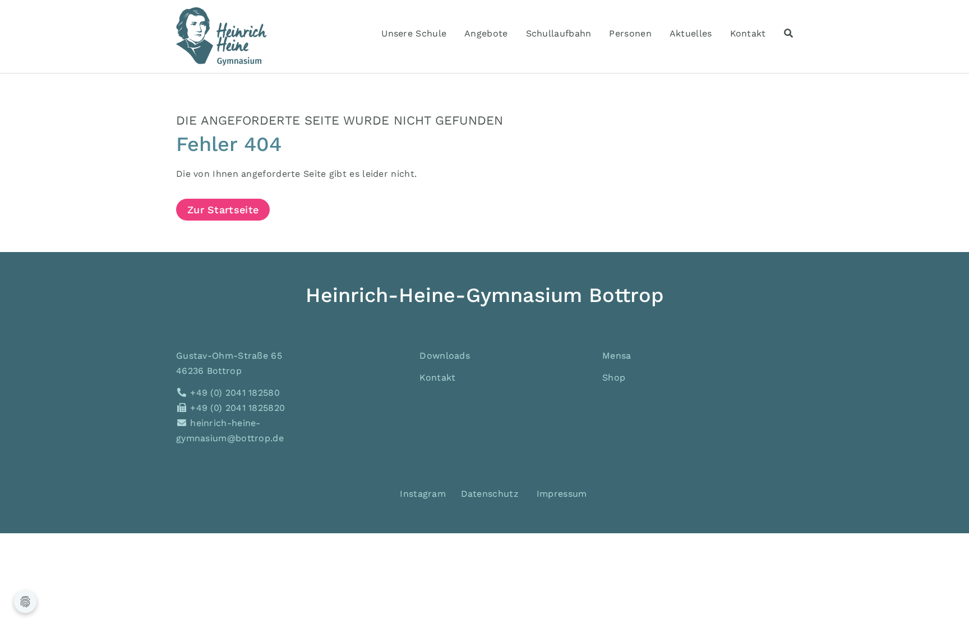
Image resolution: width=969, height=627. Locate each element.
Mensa (616, 355)
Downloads (444, 355)
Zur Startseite (223, 210)
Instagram (421, 493)
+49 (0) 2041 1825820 (236, 407)
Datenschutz (490, 493)
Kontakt (437, 377)
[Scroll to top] (944, 602)
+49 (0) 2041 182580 (233, 392)
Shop (613, 377)
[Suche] (788, 33)
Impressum (562, 493)
